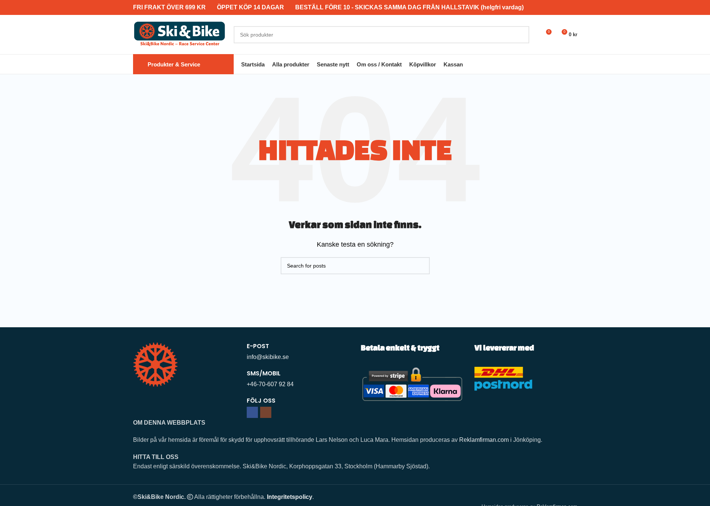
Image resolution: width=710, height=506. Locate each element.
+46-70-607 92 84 (270, 384)
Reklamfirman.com (484, 440)
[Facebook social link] (252, 412)
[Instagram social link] (265, 412)
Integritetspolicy (289, 497)
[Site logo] (179, 34)
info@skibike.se (268, 357)
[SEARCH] (520, 34)
